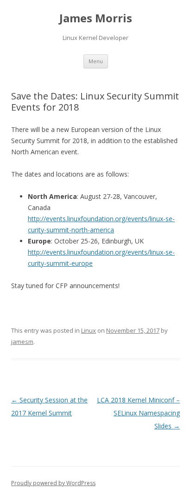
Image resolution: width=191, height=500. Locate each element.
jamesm (22, 341)
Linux (88, 330)
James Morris (95, 18)
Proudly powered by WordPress (53, 483)
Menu (96, 61)
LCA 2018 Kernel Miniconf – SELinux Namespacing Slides (138, 412)
